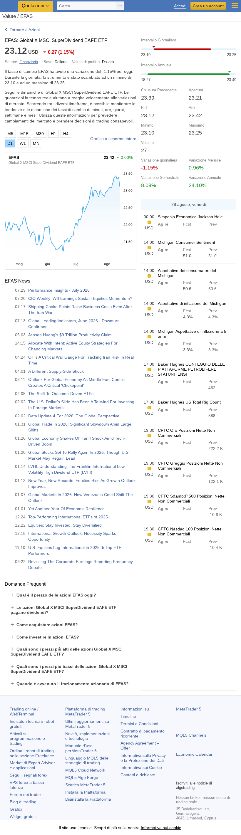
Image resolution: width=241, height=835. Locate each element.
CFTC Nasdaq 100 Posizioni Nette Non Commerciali (190, 531)
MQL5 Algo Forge (81, 777)
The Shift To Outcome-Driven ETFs (60, 393)
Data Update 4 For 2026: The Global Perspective (73, 416)
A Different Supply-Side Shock (56, 371)
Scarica (85, 784)
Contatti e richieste (137, 774)
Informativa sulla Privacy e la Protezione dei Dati (143, 758)
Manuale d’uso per (81, 748)
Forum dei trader (25, 794)
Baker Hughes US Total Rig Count (189, 402)
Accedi (180, 6)
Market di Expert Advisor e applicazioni (32, 765)
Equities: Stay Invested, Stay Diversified (65, 525)
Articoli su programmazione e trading (27, 738)
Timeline (128, 716)
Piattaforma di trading (85, 711)
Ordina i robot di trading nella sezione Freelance (32, 753)
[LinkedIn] (217, 775)
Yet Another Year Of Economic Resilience (66, 508)
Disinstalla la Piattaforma (88, 799)
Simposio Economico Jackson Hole (190, 216)
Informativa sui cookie (161, 827)
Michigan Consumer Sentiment (186, 242)
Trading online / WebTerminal (24, 711)
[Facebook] (179, 775)
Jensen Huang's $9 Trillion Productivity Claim (70, 334)
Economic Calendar (194, 754)
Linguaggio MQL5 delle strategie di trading (86, 760)
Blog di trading (23, 801)
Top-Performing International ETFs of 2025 (68, 517)
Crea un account (208, 6)
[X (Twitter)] (198, 775)
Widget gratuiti (23, 816)
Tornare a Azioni (25, 29)
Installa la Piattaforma (85, 792)
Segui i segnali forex (28, 775)
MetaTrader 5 (188, 709)
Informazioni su (134, 709)
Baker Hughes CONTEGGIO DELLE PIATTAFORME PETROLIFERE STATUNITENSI (191, 369)
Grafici (16, 809)
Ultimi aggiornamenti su (87, 724)
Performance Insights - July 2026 (59, 290)
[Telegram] (189, 775)
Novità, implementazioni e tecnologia (87, 736)
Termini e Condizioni (139, 723)
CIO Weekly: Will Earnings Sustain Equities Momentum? (80, 298)
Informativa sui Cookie (141, 767)
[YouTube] (207, 775)
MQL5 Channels (191, 735)
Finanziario (28, 62)
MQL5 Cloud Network (85, 770)
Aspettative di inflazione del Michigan (192, 303)
